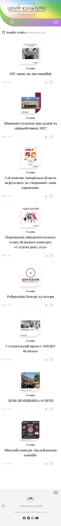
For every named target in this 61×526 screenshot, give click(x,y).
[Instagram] (32, 518)
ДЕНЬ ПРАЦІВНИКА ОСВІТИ (30, 400)
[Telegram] (28, 518)
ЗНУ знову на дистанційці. (30, 73)
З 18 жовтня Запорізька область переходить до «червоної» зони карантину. (30, 182)
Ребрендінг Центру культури (30, 296)
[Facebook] (24, 518)
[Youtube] (36, 518)
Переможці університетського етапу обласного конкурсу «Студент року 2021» (30, 242)
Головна (30, 68)
